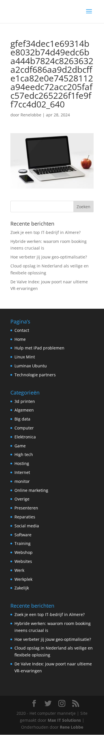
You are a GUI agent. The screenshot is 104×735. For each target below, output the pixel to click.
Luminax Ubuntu (30, 366)
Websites (23, 561)
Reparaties (24, 517)
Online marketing (31, 490)
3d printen (24, 401)
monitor (22, 481)
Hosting (21, 463)
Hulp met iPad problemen (39, 348)
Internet (22, 472)
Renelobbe (31, 115)
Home (20, 339)
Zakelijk (21, 588)
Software (22, 534)
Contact (21, 330)
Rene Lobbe (71, 727)
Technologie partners (35, 374)
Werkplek (23, 579)
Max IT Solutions (64, 720)
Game (20, 446)
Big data (22, 419)
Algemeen (24, 410)
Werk (19, 570)
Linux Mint (24, 357)
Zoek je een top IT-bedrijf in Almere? (45, 232)
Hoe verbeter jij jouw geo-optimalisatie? (48, 257)
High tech (23, 454)
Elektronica (25, 437)
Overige (21, 499)
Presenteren (26, 508)
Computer (24, 428)
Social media (26, 526)
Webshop (23, 552)
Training (22, 543)
